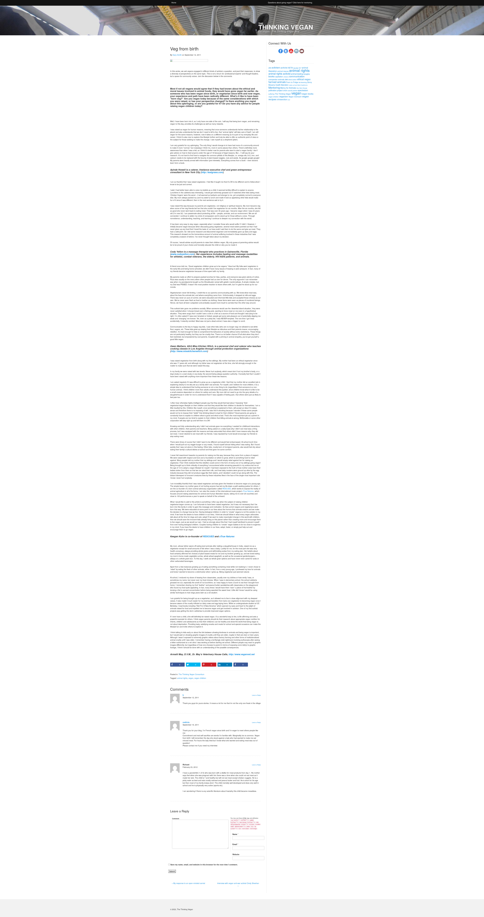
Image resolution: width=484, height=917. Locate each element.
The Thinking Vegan (283, 94)
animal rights (182, 678)
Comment (175, 818)
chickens (286, 77)
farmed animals (277, 82)
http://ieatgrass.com (212, 172)
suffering (271, 94)
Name (234, 834)
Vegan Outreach (295, 96)
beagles (307, 74)
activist (284, 67)
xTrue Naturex (248, 491)
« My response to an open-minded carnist (188, 883)
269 (269, 68)
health (278, 84)
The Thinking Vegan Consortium (191, 674)
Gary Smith (177, 55)
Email (234, 844)
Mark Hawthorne (302, 85)
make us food (293, 85)
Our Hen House (301, 88)
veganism (283, 96)
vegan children (200, 678)
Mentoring (274, 87)
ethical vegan (304, 79)
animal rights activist (279, 73)
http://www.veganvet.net (242, 654)
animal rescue (283, 71)
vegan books (307, 93)
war (289, 100)
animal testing (297, 73)
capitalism (279, 76)
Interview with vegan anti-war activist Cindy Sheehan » (238, 884)
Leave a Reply (256, 695)
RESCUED (226, 488)
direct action (292, 79)
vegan (190, 678)
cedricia (186, 722)
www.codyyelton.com (182, 254)
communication (297, 76)
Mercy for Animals (288, 87)
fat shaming (303, 82)
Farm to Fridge (292, 82)
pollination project (275, 90)
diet (286, 79)
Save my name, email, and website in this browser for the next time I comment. (204, 864)
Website (235, 854)
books (271, 76)
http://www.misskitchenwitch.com (189, 351)
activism (276, 67)
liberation (284, 84)
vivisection (282, 99)
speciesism (303, 90)
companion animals (276, 79)
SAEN (285, 90)
